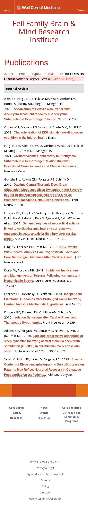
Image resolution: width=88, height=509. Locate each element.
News (44, 407)
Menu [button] (7, 10)
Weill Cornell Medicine (44, 438)
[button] (81, 7)
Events (44, 413)
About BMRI (16, 407)
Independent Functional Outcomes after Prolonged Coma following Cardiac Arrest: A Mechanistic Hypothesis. (43, 299)
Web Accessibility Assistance (45, 498)
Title (21, 74)
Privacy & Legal (45, 468)
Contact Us (82, 390)
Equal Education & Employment (45, 474)
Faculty (16, 413)
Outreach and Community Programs (72, 417)
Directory (45, 492)
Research (16, 418)
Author (9, 74)
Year (50, 74)
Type (35, 74)
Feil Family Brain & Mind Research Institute (44, 31)
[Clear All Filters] (63, 79)
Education (44, 418)
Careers (45, 480)
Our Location (6, 390)
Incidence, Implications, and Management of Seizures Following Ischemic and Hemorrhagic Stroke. (42, 275)
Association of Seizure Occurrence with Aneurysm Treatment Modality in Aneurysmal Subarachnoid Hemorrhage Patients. (37, 114)
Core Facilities (71, 407)
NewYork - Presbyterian (44, 447)
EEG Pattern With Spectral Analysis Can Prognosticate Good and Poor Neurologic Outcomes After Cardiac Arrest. (41, 252)
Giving (45, 486)
